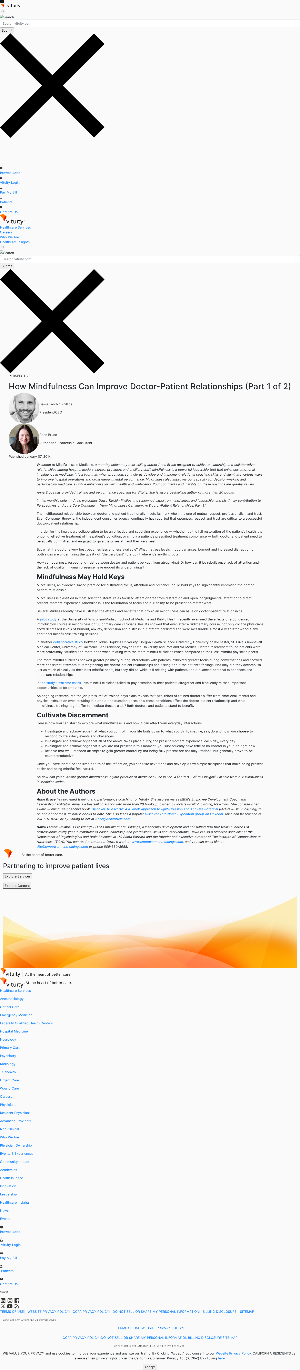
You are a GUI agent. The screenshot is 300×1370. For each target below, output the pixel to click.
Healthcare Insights (15, 242)
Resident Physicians (15, 1113)
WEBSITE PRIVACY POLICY (48, 1312)
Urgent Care (9, 1080)
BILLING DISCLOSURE (220, 1312)
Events (5, 1219)
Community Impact (14, 1162)
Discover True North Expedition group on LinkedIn (184, 814)
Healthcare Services (15, 227)
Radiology (8, 1064)
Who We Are (9, 237)
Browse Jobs (10, 173)
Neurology (8, 1039)
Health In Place (11, 1178)
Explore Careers (17, 886)
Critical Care (9, 1007)
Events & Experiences (16, 1153)
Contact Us (9, 212)
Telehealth (8, 1072)
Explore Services (18, 876)
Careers (6, 232)
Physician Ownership (16, 1145)
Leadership (8, 1194)
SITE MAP (230, 1338)
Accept (150, 1367)
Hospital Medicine (14, 1031)
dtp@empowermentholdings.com (62, 846)
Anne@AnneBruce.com (112, 819)
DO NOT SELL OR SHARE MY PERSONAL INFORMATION (156, 1312)
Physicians (8, 1105)
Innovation (8, 1186)
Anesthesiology (12, 999)
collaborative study (68, 642)
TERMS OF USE (12, 1312)
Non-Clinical (9, 1129)
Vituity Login (10, 182)
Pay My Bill (8, 192)
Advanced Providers (15, 1121)
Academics (8, 1170)
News (4, 1210)
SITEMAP (247, 1312)
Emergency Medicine (16, 1015)
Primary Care (10, 1048)
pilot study (48, 619)
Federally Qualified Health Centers (26, 1023)
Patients (6, 202)
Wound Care (9, 1088)
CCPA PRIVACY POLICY (91, 1312)
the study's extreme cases (60, 683)
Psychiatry (8, 1056)
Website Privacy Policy (233, 1353)
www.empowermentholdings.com (157, 842)
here (221, 1358)
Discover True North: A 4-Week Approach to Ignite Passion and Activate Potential (155, 809)
